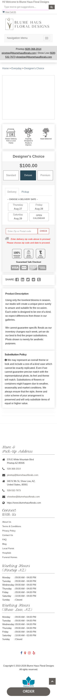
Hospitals (6, 553)
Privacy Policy (9, 530)
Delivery (11, 192)
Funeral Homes (9, 557)
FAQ (4, 539)
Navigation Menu (17, 37)
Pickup (25, 192)
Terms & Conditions (11, 526)
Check (43, 231)
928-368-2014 (14, 468)
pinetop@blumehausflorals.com (19, 53)
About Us (6, 522)
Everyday (16, 68)
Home (5, 68)
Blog (4, 544)
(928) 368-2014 (33, 49)
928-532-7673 (14, 490)
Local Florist (8, 548)
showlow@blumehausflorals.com (34, 57)
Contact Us (7, 535)
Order (28, 691)
